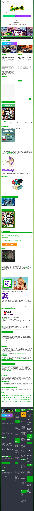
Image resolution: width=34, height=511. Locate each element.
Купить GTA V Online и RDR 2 (6, 370)
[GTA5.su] (17, 31)
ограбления (6, 66)
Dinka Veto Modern (6, 60)
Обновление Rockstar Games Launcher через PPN (17, 24)
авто (30, 66)
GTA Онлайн (20, 399)
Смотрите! (16, 482)
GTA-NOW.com (29, 416)
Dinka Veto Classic (20, 60)
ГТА (16, 403)
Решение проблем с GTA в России (20, 16)
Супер (28, 461)
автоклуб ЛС (22, 67)
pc (23, 399)
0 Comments (10, 59)
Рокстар (28, 403)
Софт (28, 459)
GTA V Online (16, 399)
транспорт (11, 405)
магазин (26, 69)
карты (25, 68)
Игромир (16, 425)
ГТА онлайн (22, 403)
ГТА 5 (18, 68)
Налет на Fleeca (4, 65)
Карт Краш (22, 68)
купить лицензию (8, 152)
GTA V (12, 61)
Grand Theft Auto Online (23, 395)
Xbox (10, 403)
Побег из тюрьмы (9, 67)
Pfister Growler (23, 65)
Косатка (27, 68)
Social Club (22, 66)
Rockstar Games (27, 65)
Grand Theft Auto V (22, 61)
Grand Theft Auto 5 (14, 395)
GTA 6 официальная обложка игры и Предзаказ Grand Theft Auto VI (12, 240)
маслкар (29, 69)
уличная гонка (20, 74)
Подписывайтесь (5, 319)
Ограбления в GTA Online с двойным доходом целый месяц (8, 57)
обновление (26, 404)
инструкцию (26, 267)
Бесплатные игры (6, 372)
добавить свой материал (29, 468)
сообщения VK (4, 358)
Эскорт (9, 69)
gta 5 (7, 61)
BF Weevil (30, 59)
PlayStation (26, 399)
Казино (26, 403)
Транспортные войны (5, 69)
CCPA (28, 411)
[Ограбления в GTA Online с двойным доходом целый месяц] (9, 45)
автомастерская (26, 67)
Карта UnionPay (17, 484)
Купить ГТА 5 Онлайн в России (6, 121)
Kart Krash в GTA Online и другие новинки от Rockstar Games (24, 57)
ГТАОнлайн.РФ (29, 420)
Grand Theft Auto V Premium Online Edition (17, 397)
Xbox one (13, 403)
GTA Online (4, 54)
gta (25, 61)
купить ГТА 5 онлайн (18, 353)
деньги (14, 404)
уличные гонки (24, 74)
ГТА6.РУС (28, 419)
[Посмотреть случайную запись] (31, 38)
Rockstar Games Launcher (23, 401)
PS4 (6, 401)
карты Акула (24, 353)
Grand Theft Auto (11, 60)
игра (19, 404)
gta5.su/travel (16, 466)
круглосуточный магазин (21, 69)
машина (19, 70)
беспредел (30, 67)
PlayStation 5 (3, 401)
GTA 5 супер (29, 415)
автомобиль (6, 404)
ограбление (8, 65)
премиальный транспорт (26, 70)
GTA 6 (2, 374)
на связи (14, 153)
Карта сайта (29, 422)
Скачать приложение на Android (7, 371)
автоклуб (19, 67)
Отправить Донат (5, 318)
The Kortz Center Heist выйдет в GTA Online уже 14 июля (10, 235)
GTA (7, 59)
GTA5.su (8, 507)
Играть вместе (9, 244)
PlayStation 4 (29, 399)
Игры (28, 456)
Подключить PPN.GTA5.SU (9, 43)
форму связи (21, 358)
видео (12, 404)
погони (22, 70)
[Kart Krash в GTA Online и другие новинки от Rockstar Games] (24, 45)
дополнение (17, 404)
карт (20, 68)
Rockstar (8, 401)
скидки (11, 68)
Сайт (28, 458)
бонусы (9, 404)
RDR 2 (17, 20)
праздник (31, 404)
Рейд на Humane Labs (7, 68)
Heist (14, 61)
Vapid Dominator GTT (26, 66)
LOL (27, 451)
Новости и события (17, 22)
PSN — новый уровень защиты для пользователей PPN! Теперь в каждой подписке (14, 3)
